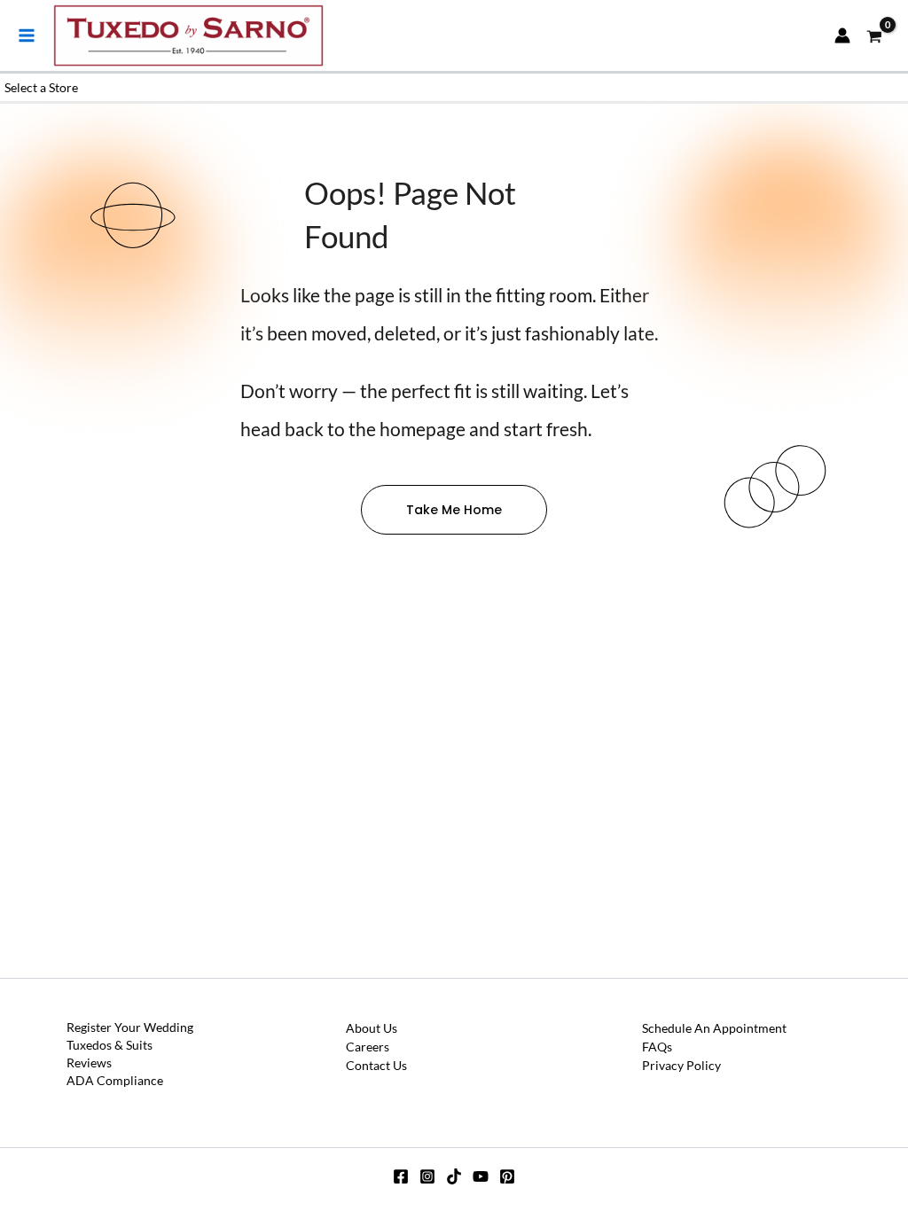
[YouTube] (481, 1176)
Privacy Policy (681, 1065)
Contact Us (376, 1065)
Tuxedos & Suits (110, 1044)
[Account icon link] (842, 35)
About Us (371, 1027)
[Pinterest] (507, 1176)
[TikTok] (454, 1176)
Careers (367, 1046)
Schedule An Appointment (714, 1027)
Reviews (89, 1062)
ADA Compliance (115, 1080)
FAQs (657, 1046)
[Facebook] (401, 1176)
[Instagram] (427, 1176)
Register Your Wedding (130, 1027)
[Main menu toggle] (26, 35)
